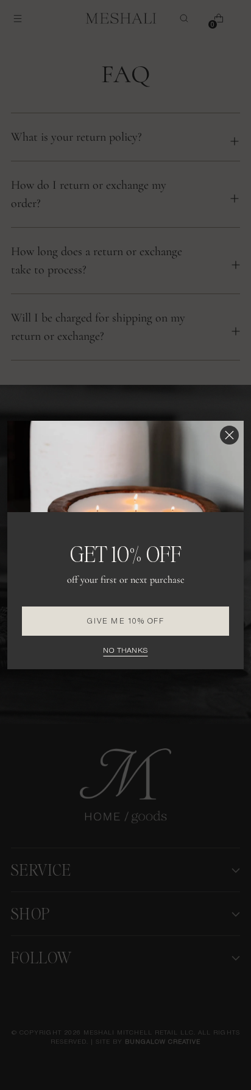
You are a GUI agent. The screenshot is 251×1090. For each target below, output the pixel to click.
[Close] (229, 435)
